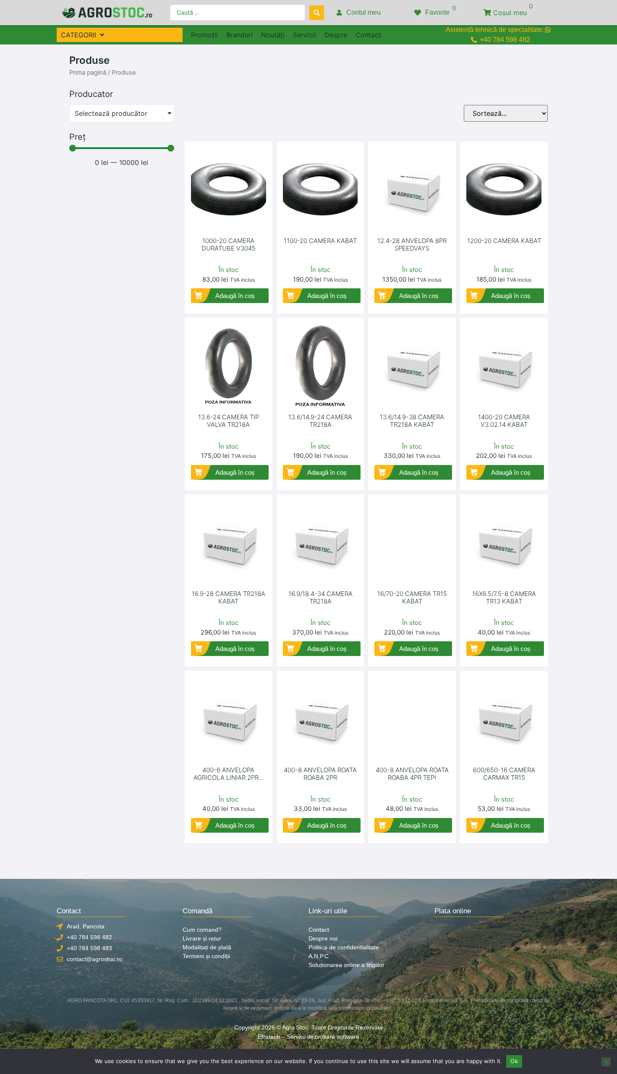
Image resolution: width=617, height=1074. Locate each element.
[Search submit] (316, 12)
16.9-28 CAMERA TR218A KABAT (228, 597)
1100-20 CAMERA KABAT (320, 241)
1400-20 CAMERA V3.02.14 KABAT (504, 421)
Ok (514, 1061)
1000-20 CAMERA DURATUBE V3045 (228, 244)
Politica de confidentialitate (343, 947)
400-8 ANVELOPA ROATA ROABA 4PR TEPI (412, 773)
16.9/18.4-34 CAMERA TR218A (320, 597)
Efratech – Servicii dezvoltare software (308, 1036)
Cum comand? (202, 929)
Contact (318, 929)
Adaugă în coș (235, 295)
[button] (83, 35)
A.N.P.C (318, 956)
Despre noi (322, 938)
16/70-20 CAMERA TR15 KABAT (412, 597)
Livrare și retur (202, 938)
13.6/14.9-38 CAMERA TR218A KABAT (412, 421)
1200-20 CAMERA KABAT (504, 241)
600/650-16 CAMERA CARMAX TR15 (504, 773)
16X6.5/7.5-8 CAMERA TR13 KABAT (504, 597)
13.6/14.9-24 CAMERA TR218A (320, 421)
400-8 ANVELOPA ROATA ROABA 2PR (320, 773)
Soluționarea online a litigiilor (346, 965)
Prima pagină (87, 72)
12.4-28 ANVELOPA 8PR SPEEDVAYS (412, 244)
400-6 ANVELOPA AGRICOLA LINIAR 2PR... (228, 773)
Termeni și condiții (206, 956)
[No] (606, 1061)
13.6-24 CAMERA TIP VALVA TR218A (228, 421)
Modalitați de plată (207, 947)
